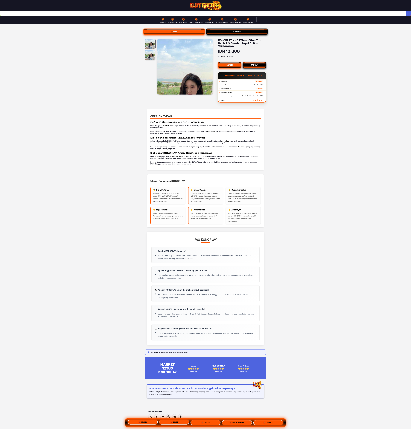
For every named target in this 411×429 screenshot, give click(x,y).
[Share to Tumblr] (180, 416)
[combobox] (203, 13)
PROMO (144, 422)
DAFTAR (237, 31)
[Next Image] (211, 67)
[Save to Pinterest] (168, 416)
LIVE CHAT (269, 423)
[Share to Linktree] (162, 416)
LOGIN (174, 31)
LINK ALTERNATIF (238, 422)
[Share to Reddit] (174, 416)
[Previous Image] (158, 67)
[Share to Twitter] (150, 416)
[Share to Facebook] (156, 416)
